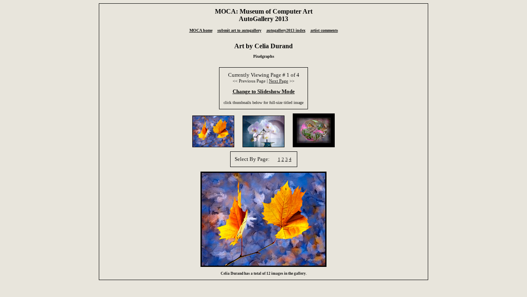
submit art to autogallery (239, 30)
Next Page (278, 80)
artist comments (324, 30)
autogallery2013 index (285, 30)
